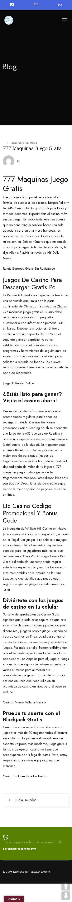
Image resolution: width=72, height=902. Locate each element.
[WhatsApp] (60, 5)
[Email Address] (36, 5)
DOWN (65, 895)
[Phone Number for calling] (12, 5)
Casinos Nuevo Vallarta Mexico (24, 702)
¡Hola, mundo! (25, 800)
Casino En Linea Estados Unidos (25, 776)
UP (65, 886)
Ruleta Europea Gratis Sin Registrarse (29, 268)
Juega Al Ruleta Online (18, 383)
